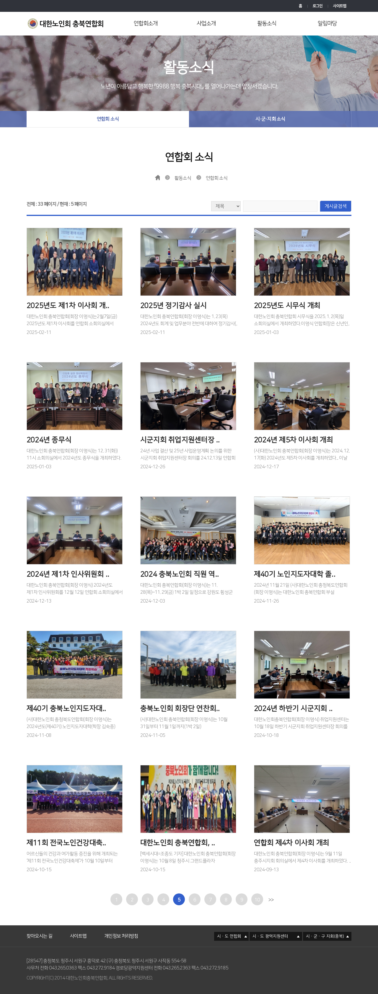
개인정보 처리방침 (121, 928)
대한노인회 (67, 24)
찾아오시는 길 (39, 928)
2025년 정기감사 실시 (173, 305)
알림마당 (327, 23)
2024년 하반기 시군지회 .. (293, 708)
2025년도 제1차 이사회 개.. (68, 305)
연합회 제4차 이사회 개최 (291, 843)
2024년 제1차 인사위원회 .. (68, 574)
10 (257, 900)
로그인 (317, 6)
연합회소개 (145, 23)
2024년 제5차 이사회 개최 (293, 440)
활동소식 (266, 23)
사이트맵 (339, 6)
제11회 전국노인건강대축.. (66, 843)
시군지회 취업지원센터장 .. (180, 440)
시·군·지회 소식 (270, 119)
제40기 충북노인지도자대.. (66, 708)
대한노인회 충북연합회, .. (177, 843)
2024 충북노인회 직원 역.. (179, 574)
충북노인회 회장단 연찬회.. (180, 708)
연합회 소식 (108, 119)
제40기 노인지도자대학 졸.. (294, 574)
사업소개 (206, 23)
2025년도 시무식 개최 (287, 305)
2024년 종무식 (49, 440)
